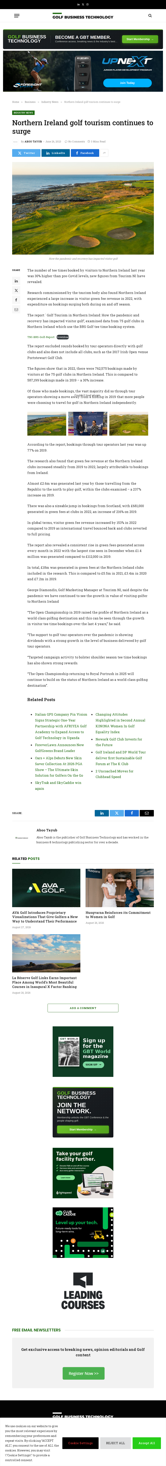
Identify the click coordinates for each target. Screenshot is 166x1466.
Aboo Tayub (33, 141)
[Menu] (16, 15)
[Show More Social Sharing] (104, 153)
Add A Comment (83, 1008)
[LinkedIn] (16, 281)
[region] (83, 1442)
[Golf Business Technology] (83, 16)
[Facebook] (16, 300)
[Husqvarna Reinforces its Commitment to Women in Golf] (120, 888)
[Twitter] (16, 290)
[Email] (16, 309)
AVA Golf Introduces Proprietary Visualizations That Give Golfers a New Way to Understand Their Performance (45, 917)
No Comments (76, 141)
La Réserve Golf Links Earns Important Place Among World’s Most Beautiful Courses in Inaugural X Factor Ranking (44, 982)
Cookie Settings (80, 1443)
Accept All (146, 1443)
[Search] (150, 15)
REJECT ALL (115, 1443)
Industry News (23, 112)
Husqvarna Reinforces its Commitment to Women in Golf (118, 914)
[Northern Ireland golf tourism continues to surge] (83, 208)
